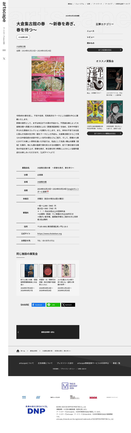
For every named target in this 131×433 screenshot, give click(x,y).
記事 (88, 4)
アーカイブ (108, 4)
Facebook (38, 305)
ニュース (90, 31)
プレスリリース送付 (65, 363)
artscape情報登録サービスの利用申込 (93, 363)
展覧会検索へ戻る (47, 332)
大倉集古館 (24, 37)
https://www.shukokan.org (49, 233)
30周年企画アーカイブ (123, 4)
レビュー (90, 37)
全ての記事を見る (104, 50)
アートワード (97, 4)
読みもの (90, 43)
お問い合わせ (82, 369)
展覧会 (70, 4)
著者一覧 (116, 363)
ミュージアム (80, 4)
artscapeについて (26, 363)
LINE (53, 305)
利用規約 (56, 369)
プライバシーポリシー (68, 369)
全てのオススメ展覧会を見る (105, 133)
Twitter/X (68, 305)
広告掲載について (45, 363)
